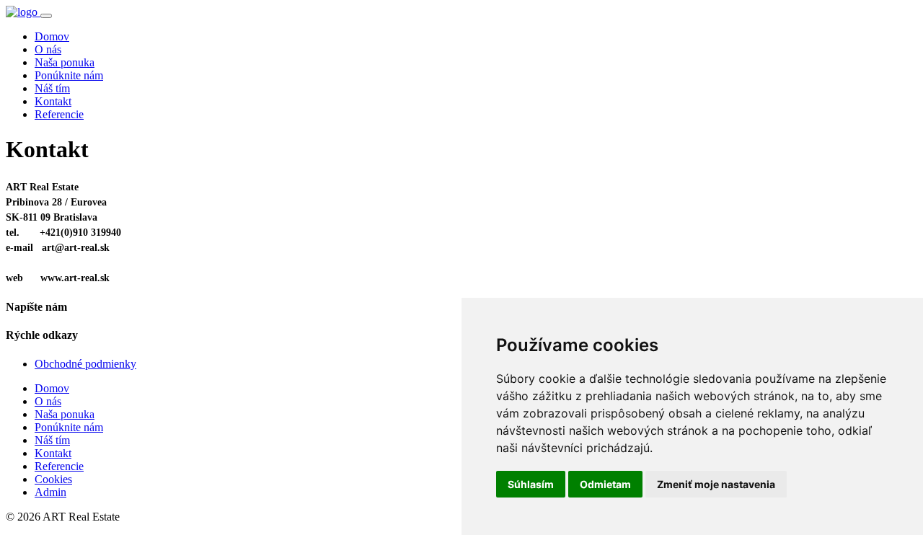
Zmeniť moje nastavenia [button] (716, 484)
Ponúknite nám (69, 75)
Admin (50, 492)
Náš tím (52, 88)
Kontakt (53, 101)
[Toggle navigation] (46, 16)
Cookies (53, 479)
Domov (52, 36)
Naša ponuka (64, 62)
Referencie (59, 114)
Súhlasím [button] (531, 484)
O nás (48, 49)
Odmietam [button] (605, 484)
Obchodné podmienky (85, 364)
